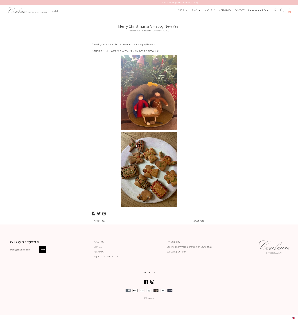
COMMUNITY (225, 10)
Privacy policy (173, 241)
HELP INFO (99, 251)
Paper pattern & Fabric (259, 10)
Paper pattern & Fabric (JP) (106, 256)
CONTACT (240, 10)
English (55, 11)
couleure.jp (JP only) (176, 251)
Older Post (99, 220)
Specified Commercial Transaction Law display (189, 246)
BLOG (194, 10)
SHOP (181, 10)
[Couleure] (27, 10)
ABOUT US (210, 10)
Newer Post (198, 220)
